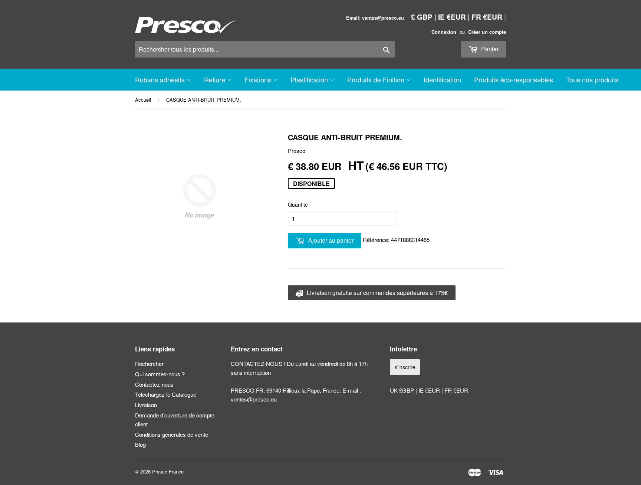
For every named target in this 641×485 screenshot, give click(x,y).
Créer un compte (487, 32)
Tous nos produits (592, 79)
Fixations (258, 79)
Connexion (443, 32)
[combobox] (265, 49)
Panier (489, 49)
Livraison (146, 405)
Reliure (215, 79)
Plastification (310, 79)
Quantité (298, 204)
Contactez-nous (154, 384)
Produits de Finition (376, 79)
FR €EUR (486, 17)
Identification (442, 79)
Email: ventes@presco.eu (375, 17)
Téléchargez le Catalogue (165, 394)
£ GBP (422, 17)
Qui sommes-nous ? (160, 374)
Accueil (143, 99)
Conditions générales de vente (171, 434)
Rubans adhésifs (161, 79)
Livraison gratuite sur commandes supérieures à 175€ (376, 292)
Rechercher (149, 363)
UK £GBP (402, 390)
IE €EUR (452, 17)
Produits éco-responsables (513, 79)
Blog (140, 444)
